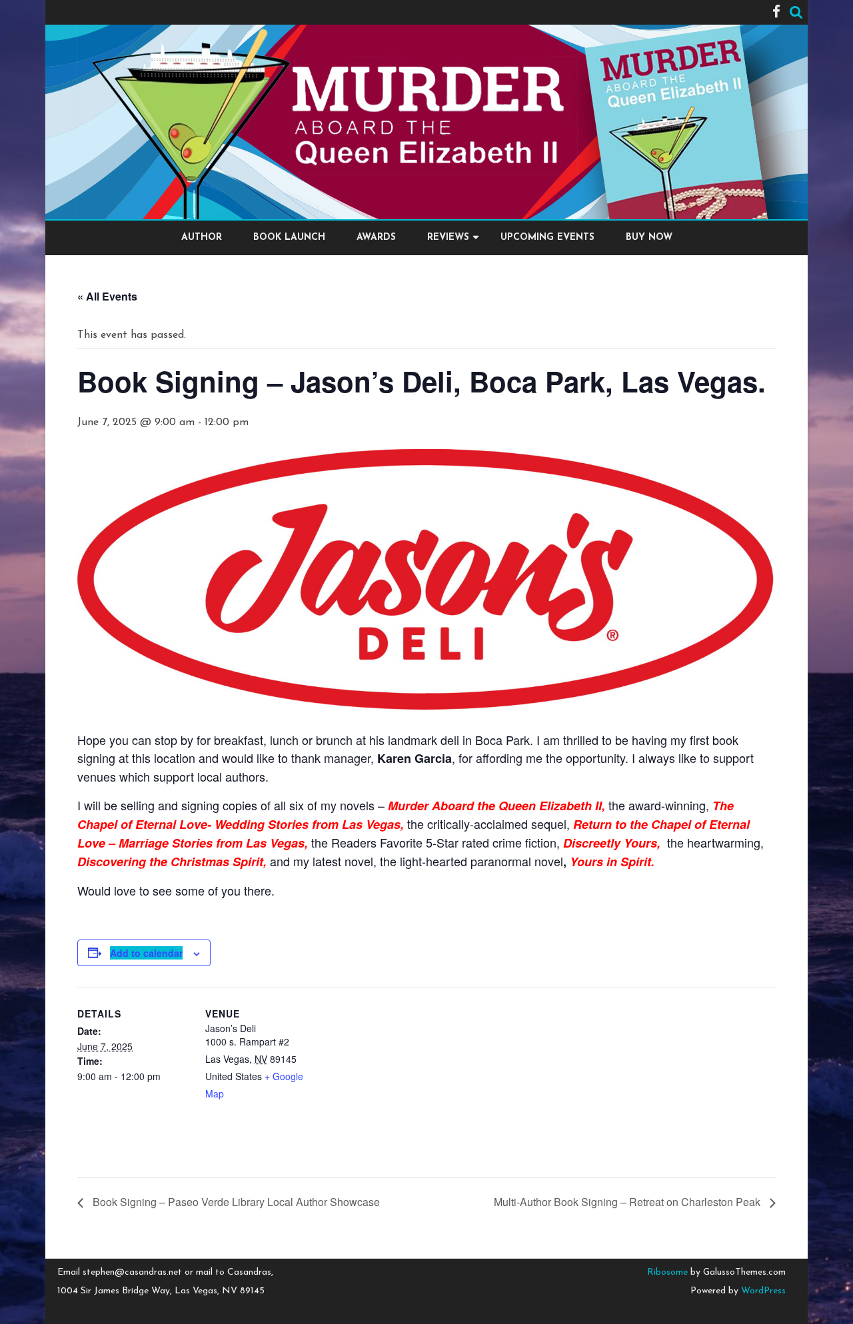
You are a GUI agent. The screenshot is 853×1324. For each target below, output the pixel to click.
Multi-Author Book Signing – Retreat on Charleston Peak (628, 1201)
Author (201, 238)
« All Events (107, 296)
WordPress (762, 1291)
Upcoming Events (547, 238)
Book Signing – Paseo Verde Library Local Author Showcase (235, 1201)
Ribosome (667, 1272)
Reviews (448, 238)
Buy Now (649, 238)
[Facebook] (776, 13)
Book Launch (289, 238)
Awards (376, 238)
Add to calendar (146, 953)
